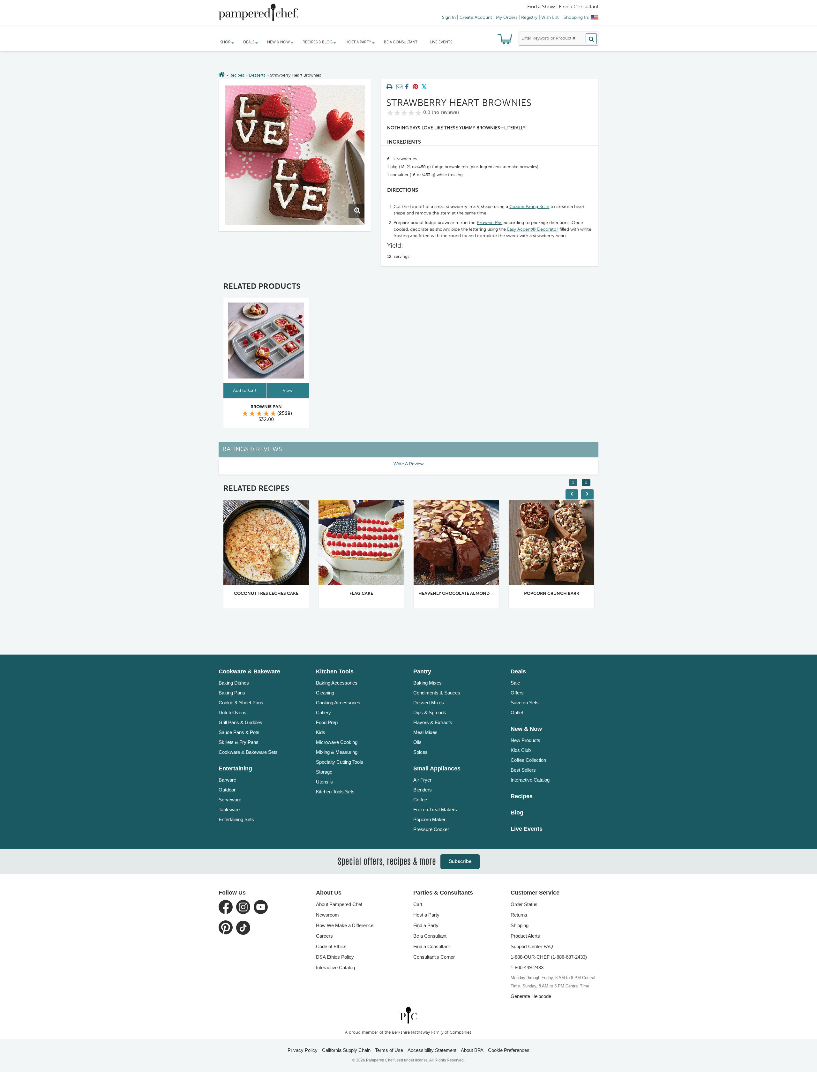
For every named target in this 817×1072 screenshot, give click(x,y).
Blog (517, 812)
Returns (519, 915)
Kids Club (521, 750)
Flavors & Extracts (432, 722)
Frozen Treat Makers (435, 809)
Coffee (420, 799)
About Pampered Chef (339, 904)
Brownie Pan (489, 223)
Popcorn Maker (429, 819)
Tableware (229, 809)
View (288, 390)
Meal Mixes (425, 732)
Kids (320, 732)
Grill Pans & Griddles (240, 722)
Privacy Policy (303, 1050)
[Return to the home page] (222, 75)
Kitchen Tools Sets (335, 791)
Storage (324, 772)
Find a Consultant (431, 946)
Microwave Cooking (336, 742)
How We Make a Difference (344, 925)
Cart (417, 904)
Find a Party (425, 925)
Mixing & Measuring (336, 752)
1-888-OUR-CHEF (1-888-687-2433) (549, 957)
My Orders (506, 17)
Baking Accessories (336, 683)
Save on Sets (525, 702)
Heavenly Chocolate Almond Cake (460, 593)
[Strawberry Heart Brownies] (294, 155)
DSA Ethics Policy (335, 957)
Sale (515, 683)
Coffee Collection (528, 760)
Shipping (519, 925)
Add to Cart (245, 390)
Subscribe (460, 861)
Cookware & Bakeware (249, 671)
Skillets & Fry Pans (239, 742)
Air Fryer (422, 780)
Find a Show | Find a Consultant (562, 7)
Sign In (449, 17)
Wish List (550, 17)
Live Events (441, 42)
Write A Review (408, 463)
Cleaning (325, 692)
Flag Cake (361, 593)
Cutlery (323, 712)
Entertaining (235, 768)
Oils (417, 742)
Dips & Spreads (429, 712)
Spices (420, 752)
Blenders (422, 789)
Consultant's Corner (434, 957)
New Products (525, 740)
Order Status (524, 904)
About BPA (472, 1050)
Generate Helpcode (531, 996)
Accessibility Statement (432, 1050)
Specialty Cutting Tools (339, 762)
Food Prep (327, 722)
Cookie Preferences (508, 1050)
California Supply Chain (346, 1050)
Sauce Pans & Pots (239, 732)
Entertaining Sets (236, 819)
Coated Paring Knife (529, 207)
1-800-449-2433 (527, 967)
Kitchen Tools (335, 671)
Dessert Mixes (428, 702)
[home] (408, 1015)
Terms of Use (389, 1050)
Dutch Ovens (232, 712)
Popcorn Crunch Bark (551, 593)
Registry (529, 17)
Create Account (476, 17)
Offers (517, 692)
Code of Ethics (331, 946)
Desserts (257, 75)
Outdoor (227, 789)
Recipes (236, 75)
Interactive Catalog (530, 780)
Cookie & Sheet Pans (241, 702)
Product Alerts (525, 936)
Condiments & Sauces (436, 692)
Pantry (422, 671)
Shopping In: (576, 17)
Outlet (517, 712)
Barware (227, 780)
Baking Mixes (427, 683)
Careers (324, 936)
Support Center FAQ (532, 946)
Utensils (324, 781)
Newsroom (327, 915)
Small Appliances (437, 768)
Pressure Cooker (431, 829)
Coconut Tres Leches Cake (266, 593)
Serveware (230, 799)
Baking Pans (232, 692)
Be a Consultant (400, 42)
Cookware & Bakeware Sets (248, 752)
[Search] (591, 38)
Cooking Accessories (338, 702)
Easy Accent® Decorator (532, 229)
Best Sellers (523, 770)
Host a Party (426, 915)
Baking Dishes (234, 683)
